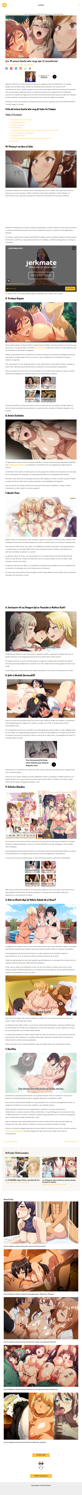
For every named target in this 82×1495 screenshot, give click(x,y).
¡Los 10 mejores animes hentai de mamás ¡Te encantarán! (24, 1246)
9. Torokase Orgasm (17, 122)
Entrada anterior (9, 1141)
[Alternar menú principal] (4, 5)
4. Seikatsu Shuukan (17, 135)
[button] (79, 5)
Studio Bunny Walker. (17, 465)
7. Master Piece (15, 127)
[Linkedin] (16, 68)
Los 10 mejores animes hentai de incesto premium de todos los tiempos (58, 1181)
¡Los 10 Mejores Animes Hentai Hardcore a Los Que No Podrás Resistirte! (31, 1389)
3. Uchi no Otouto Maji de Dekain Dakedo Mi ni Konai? (30, 138)
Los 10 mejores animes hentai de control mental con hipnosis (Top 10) (30, 1342)
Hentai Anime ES (13, 65)
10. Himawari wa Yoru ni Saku (21, 119)
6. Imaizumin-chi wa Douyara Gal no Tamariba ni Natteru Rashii (34, 130)
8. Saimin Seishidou (17, 125)
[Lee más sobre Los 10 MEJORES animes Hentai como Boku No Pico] (22, 1167)
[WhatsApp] (25, 68)
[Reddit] (21, 68)
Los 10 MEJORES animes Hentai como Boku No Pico (22, 1180)
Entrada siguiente (72, 1141)
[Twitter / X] (30, 68)
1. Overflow (14, 141)
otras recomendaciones (14, 1131)
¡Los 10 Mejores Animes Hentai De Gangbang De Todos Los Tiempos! (29, 1294)
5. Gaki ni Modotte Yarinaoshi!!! (22, 133)
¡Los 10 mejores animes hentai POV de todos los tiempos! (25, 1442)
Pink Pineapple (40, 348)
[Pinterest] (11, 68)
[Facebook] (6, 68)
